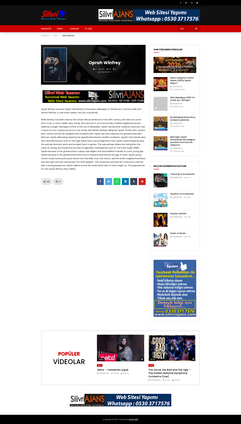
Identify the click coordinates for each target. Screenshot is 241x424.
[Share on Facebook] (100, 181)
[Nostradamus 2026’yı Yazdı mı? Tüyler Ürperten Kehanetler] (175, 65)
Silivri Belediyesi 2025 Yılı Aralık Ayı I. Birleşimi (182, 99)
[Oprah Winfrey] (55, 65)
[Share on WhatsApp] (117, 181)
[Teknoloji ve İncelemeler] (161, 180)
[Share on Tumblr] (133, 181)
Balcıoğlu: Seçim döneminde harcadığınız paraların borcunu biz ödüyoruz (182, 141)
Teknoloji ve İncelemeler (182, 174)
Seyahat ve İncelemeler (182, 193)
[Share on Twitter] (108, 181)
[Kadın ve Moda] (161, 240)
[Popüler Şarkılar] (161, 220)
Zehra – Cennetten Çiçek (112, 369)
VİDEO (60, 28)
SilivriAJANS (133, 419)
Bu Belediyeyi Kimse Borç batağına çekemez (182, 118)
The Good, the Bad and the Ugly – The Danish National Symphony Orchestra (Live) (169, 373)
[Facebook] (180, 3)
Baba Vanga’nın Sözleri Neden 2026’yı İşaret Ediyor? (182, 80)
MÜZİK (100, 365)
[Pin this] (142, 181)
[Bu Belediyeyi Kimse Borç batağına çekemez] (161, 124)
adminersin (166, 70)
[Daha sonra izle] (191, 3)
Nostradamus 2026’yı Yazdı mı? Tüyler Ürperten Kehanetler (192, 66)
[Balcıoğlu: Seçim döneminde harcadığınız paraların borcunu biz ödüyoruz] (161, 143)
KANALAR (74, 28)
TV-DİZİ (88, 28)
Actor (55, 35)
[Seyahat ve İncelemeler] (161, 200)
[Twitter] (186, 3)
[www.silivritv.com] (53, 15)
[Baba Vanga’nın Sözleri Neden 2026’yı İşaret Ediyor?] (161, 84)
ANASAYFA (46, 28)
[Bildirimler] (197, 3)
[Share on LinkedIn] (125, 181)
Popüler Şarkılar (178, 213)
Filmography (105, 72)
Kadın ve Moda (177, 233)
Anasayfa (45, 35)
